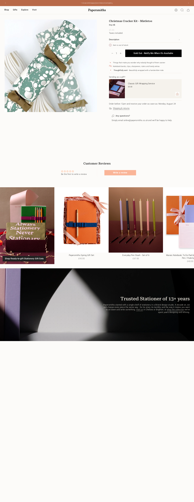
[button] (6, 10)
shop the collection (175, 309)
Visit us (139, 309)
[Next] (188, 3)
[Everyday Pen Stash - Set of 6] (136, 220)
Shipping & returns (121, 108)
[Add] (177, 94)
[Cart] (188, 10)
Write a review (120, 172)
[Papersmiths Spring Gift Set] (81, 220)
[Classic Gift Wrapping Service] (117, 88)
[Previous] (5, 3)
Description (114, 39)
